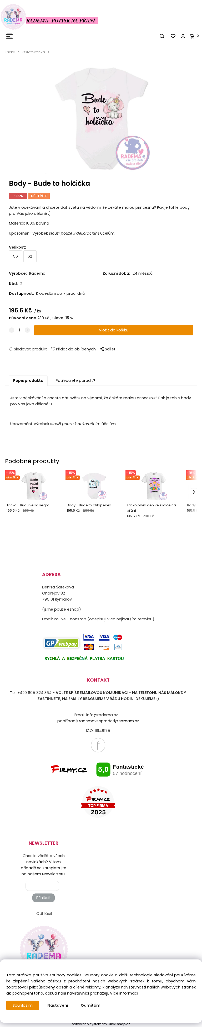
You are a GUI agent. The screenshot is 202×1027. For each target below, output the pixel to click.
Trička (10, 52)
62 (30, 256)
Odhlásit (44, 913)
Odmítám (90, 1005)
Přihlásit (43, 897)
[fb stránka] (98, 745)
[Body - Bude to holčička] (101, 118)
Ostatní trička (33, 52)
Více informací (124, 993)
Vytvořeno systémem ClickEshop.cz (101, 1024)
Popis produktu (28, 380)
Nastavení (57, 1005)
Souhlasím (23, 1005)
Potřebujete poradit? (75, 380)
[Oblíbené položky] (173, 36)
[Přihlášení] (183, 36)
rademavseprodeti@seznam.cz (109, 721)
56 (15, 256)
